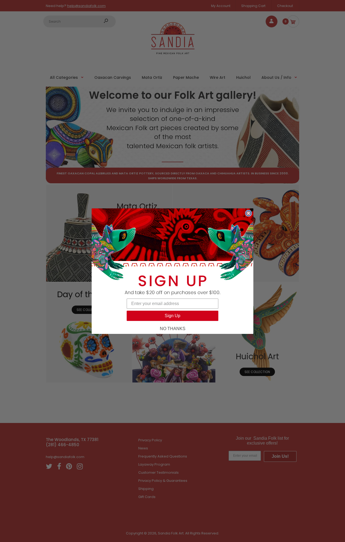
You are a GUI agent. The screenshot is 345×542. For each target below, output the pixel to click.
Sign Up (172, 315)
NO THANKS (172, 328)
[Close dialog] (248, 213)
